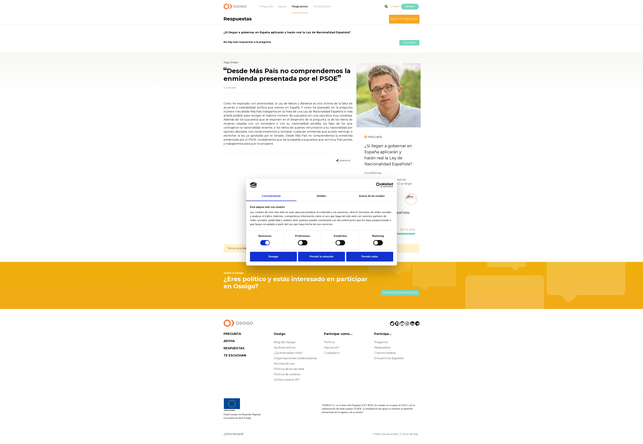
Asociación (331, 347)
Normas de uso (284, 363)
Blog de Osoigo (285, 342)
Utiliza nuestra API (286, 379)
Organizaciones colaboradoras (295, 358)
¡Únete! (395, 6)
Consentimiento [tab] (271, 196)
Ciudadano (332, 352)
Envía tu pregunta (404, 19)
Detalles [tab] (321, 196)
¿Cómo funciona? (234, 433)
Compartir (344, 160)
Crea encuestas (385, 352)
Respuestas (300, 6)
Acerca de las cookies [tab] (372, 196)
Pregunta (266, 6)
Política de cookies (287, 374)
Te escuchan (321, 6)
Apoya (282, 6)
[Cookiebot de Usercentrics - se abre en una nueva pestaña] (378, 184)
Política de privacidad (289, 369)
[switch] (302, 242)
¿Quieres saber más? (288, 352)
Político (329, 342)
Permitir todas (369, 256)
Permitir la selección (321, 256)
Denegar (273, 256)
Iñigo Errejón (231, 62)
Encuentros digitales (389, 358)
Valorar (409, 42)
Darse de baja (410, 433)
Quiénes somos (284, 347)
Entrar (410, 6)
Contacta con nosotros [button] (400, 292)
